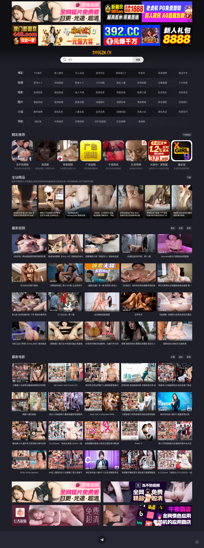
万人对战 (79, 73)
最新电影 (18, 356)
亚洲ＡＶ (38, 82)
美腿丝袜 (121, 102)
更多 (189, 228)
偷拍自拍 (58, 92)
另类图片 (183, 102)
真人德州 (58, 73)
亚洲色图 (58, 102)
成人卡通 (79, 92)
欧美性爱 (100, 92)
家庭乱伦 (58, 111)
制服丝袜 (121, 92)
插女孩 (38, 121)
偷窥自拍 (38, 102)
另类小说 (141, 111)
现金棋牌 (162, 73)
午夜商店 (58, 121)
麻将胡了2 (121, 73)
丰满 (173, 357)
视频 (20, 82)
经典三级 (141, 92)
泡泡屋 (141, 121)
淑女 (181, 357)
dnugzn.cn (102, 52)
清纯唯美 (141, 102)
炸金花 (141, 73)
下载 (189, 177)
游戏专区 (100, 73)
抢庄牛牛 (183, 73)
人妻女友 (79, 111)
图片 (20, 102)
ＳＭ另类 (183, 82)
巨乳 (181, 228)
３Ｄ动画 (100, 82)
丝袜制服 (141, 82)
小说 (20, 112)
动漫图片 (100, 102)
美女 (173, 228)
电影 (20, 92)
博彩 (20, 73)
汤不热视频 (100, 121)
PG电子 (38, 73)
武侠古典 (100, 111)
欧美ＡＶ (79, 82)
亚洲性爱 (38, 92)
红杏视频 (121, 121)
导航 (20, 121)
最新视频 (18, 228)
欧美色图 (79, 102)
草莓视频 (79, 121)
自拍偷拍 (58, 82)
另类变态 (183, 92)
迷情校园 (121, 111)
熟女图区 (162, 102)
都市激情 (38, 111)
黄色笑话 (162, 111)
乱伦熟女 (162, 92)
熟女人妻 (121, 82)
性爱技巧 (183, 111)
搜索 (138, 59)
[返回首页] (197, 542)
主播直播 (162, 82)
